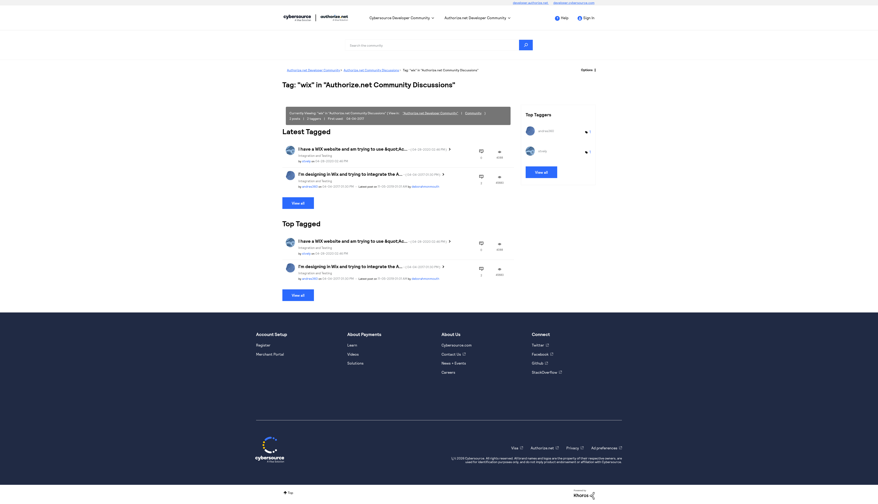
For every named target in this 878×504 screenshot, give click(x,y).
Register (263, 345)
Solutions (355, 363)
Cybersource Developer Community (297, 18)
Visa (514, 448)
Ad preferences (604, 448)
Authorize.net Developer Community (475, 18)
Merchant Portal (270, 354)
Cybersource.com (457, 345)
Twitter (538, 345)
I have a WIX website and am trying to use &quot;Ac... (372, 149)
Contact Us (451, 354)
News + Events (454, 363)
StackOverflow (544, 372)
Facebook (540, 354)
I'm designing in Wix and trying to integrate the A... (369, 174)
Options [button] (587, 70)
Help (564, 18)
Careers (448, 372)
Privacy (572, 448)
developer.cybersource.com (573, 3)
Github (537, 363)
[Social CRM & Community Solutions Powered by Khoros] (584, 494)
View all (298, 203)
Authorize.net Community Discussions (371, 70)
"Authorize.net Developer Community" (430, 113)
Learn (352, 345)
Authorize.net (542, 448)
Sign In (588, 18)
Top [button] (290, 493)
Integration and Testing (315, 155)
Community (473, 113)
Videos (353, 354)
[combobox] (439, 45)
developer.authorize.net (531, 3)
